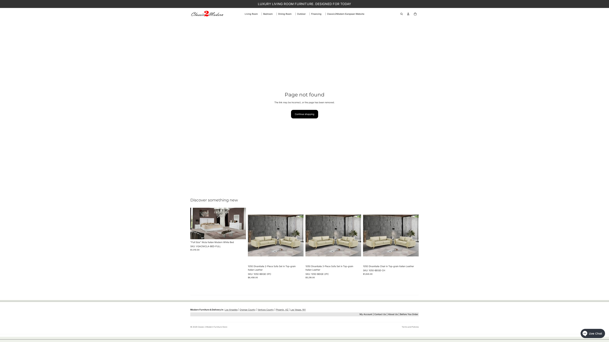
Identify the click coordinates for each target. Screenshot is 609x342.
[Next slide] (241, 223)
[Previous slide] (195, 223)
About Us (393, 314)
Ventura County (266, 309)
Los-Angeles (231, 309)
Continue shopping (304, 114)
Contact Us (380, 314)
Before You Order (409, 314)
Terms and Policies (410, 327)
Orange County (247, 309)
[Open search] (401, 13)
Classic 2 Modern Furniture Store (212, 327)
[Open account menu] (408, 13)
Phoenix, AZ (282, 309)
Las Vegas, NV (298, 309)
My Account (366, 314)
